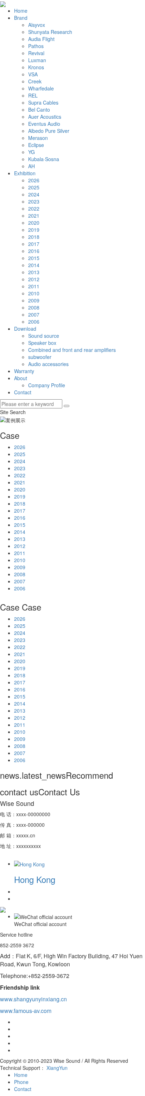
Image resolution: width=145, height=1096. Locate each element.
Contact (22, 392)
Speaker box (42, 342)
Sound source (43, 335)
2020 (33, 222)
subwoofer (39, 356)
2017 (33, 243)
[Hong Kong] (29, 863)
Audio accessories (48, 363)
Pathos (36, 45)
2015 (33, 257)
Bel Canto (39, 109)
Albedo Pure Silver (48, 130)
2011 (33, 286)
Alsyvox (36, 24)
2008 (33, 307)
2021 (33, 215)
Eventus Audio (44, 123)
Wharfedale (41, 88)
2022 (33, 208)
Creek (35, 81)
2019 (33, 229)
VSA (33, 74)
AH (31, 166)
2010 (33, 293)
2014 (33, 265)
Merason (38, 137)
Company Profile (46, 385)
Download (25, 328)
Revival (36, 53)
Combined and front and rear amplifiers (72, 349)
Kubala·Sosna (43, 159)
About (20, 378)
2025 (33, 187)
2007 (33, 314)
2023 (33, 201)
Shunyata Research (50, 31)
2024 (33, 194)
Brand (20, 17)
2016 (33, 250)
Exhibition (25, 173)
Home (20, 10)
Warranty (24, 371)
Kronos (36, 67)
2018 (33, 236)
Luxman (37, 60)
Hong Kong (34, 879)
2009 (33, 300)
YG (31, 151)
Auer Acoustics (44, 116)
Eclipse (36, 144)
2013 (33, 272)
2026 (33, 180)
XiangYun (57, 1067)
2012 (33, 279)
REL (33, 95)
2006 (33, 321)
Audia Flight (41, 38)
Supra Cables (43, 102)
